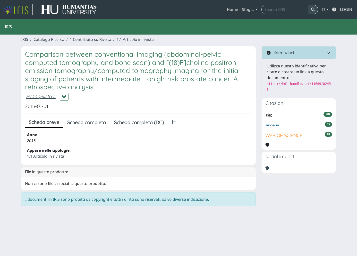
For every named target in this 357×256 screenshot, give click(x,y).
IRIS (24, 39)
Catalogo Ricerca (49, 39)
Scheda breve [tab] (44, 122)
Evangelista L (41, 96)
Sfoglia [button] (248, 9)
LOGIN (346, 9)
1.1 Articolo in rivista (135, 39)
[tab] (174, 122)
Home (232, 9)
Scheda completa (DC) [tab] (139, 122)
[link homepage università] (68, 9)
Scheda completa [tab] (86, 122)
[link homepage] (18, 9)
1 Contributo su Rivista (90, 39)
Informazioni (282, 52)
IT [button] (323, 9)
